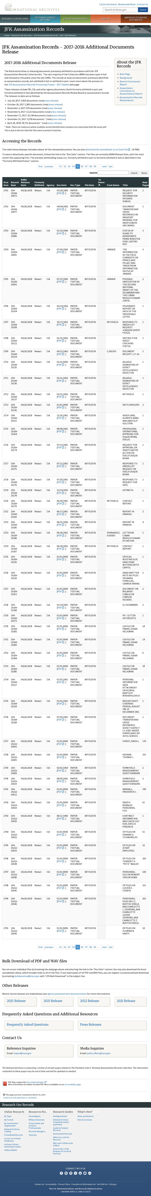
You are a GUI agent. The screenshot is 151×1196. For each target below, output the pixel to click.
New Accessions (85, 1119)
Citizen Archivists (108, 4)
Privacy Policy (64, 1184)
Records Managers (37, 1131)
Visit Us (105, 18)
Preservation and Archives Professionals (36, 1125)
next (104, 166)
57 (86, 166)
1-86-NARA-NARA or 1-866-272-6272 (75, 1191)
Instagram (71, 1173)
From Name (113, 185)
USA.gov (113, 1184)
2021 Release (126, 1001)
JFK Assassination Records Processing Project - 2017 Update (38, 84)
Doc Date (62, 185)
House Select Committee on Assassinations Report (131, 91)
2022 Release (89, 1001)
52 (65, 166)
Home (7, 35)
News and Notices (86, 1116)
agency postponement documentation (67, 993)
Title (125, 185)
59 (95, 166)
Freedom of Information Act (84, 1184)
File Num (89, 185)
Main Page (125, 74)
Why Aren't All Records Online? (63, 1144)
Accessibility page (73, 1084)
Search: (93, 172)
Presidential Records (13, 1135)
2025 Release (16, 1001)
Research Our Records (15, 18)
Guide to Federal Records (60, 1129)
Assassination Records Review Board (131, 99)
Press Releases (90, 1024)
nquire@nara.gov (22, 1053)
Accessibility (51, 1184)
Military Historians (37, 1119)
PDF (60, 193)
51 (60, 166)
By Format (8, 1119)
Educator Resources (75, 18)
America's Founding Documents (136, 18)
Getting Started (60, 1116)
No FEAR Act (102, 1184)
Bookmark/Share (127, 4)
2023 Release (53, 1001)
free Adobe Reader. (35, 1082)
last (111, 166)
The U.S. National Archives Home (31, 7)
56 (82, 166)
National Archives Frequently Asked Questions (61, 1122)
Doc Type (75, 185)
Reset (144, 173)
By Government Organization (11, 1124)
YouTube (80, 1173)
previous (49, 166)
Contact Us (142, 4)
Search (143, 9)
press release (51, 100)
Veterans (33, 1135)
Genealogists (35, 1116)
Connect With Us (75, 1168)
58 (90, 166)
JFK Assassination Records (46, 35)
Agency (50, 185)
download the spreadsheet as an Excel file (107, 149)
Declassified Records (62, 1133)
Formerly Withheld (39, 183)
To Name (101, 181)
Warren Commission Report (130, 83)
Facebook (61, 1173)
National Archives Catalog (12, 1130)
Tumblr (75, 1173)
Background (126, 77)
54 (73, 166)
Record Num (15, 183)
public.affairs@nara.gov (98, 1053)
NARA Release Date (25, 182)
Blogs (85, 1173)
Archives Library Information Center (12, 1145)
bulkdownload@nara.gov (27, 976)
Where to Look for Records (61, 1138)
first (40, 166)
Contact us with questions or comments (20, 1097)
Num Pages (145, 183)
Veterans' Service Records (45, 18)
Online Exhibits (10, 1150)
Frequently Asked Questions (28, 1024)
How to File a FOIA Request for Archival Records (62, 1151)
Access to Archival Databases (12, 1139)
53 (69, 166)
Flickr (89, 1173)
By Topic (8, 1116)
